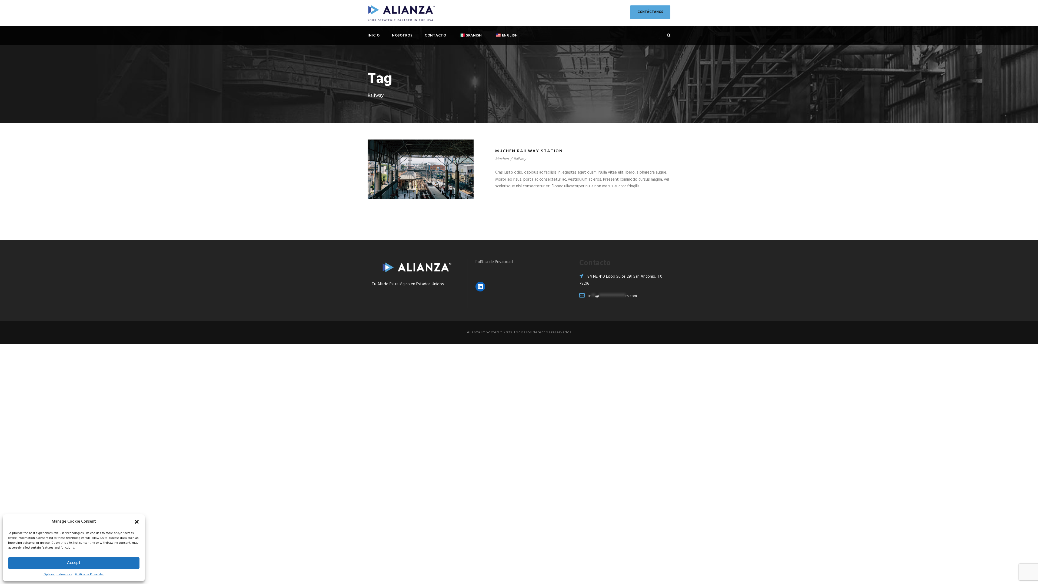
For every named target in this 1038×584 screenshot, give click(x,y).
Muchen (502, 159)
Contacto (435, 35)
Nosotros (402, 35)
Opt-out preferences (58, 574)
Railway (520, 159)
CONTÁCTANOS (650, 12)
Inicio (374, 35)
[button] (136, 522)
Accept (74, 563)
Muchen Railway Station (529, 151)
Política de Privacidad (89, 574)
